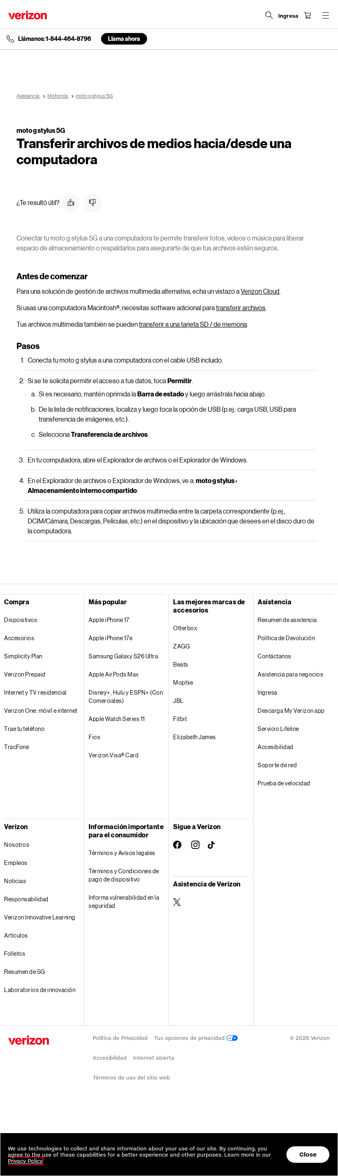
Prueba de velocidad (284, 783)
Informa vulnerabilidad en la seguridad (124, 901)
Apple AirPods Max (114, 674)
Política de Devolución (286, 637)
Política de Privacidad (120, 1038)
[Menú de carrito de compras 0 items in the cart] (307, 15)
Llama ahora (124, 38)
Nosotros (16, 844)
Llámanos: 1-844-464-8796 (54, 39)
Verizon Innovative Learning (39, 917)
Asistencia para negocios (290, 674)
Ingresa (267, 692)
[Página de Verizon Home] (27, 15)
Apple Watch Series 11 (117, 718)
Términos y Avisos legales (122, 852)
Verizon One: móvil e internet (40, 710)
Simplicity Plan (23, 656)
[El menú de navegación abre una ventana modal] (326, 15)
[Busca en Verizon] (269, 15)
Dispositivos (20, 619)
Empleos (16, 862)
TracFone (16, 746)
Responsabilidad (26, 899)
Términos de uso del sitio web (131, 1078)
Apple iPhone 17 (109, 619)
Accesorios (19, 637)
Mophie (183, 682)
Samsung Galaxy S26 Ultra (123, 656)
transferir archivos (240, 307)
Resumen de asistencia (287, 619)
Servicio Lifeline (278, 728)
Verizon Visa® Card (113, 755)
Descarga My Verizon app (291, 710)
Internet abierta (153, 1058)
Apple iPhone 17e (110, 637)
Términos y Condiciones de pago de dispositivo (124, 875)
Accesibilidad (275, 746)
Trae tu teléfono (24, 728)
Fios (94, 736)
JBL (178, 700)
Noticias (15, 880)
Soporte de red (277, 764)
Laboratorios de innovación (39, 989)
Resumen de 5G (24, 971)
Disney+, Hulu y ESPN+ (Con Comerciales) (126, 696)
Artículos (16, 935)
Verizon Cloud (260, 291)
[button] (71, 203)
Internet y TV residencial (35, 692)
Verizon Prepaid (25, 674)
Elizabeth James (194, 736)
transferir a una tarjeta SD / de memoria (193, 324)
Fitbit (180, 718)
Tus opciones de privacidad (190, 1038)
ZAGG (181, 646)
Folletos (14, 953)
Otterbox (185, 628)
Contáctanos (274, 656)
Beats (180, 664)
